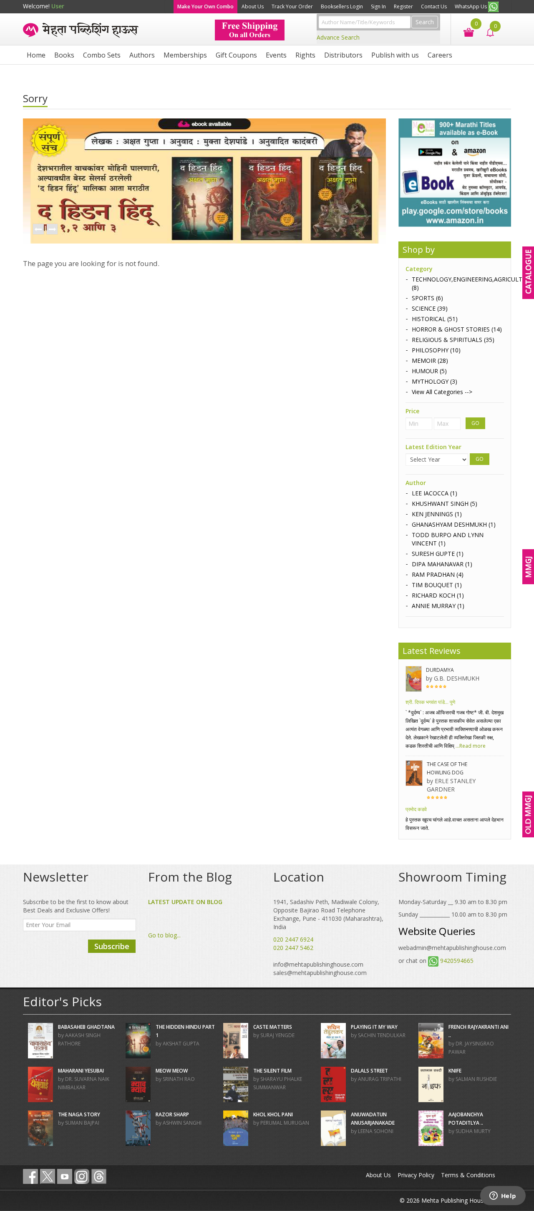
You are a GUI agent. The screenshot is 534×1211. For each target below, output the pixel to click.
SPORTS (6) (427, 298)
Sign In (378, 6)
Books (64, 55)
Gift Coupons (236, 55)
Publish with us (395, 55)
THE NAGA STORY (79, 1114)
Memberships (185, 55)
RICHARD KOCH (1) (438, 595)
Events (276, 55)
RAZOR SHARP (172, 1114)
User (57, 6)
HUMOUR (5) (429, 371)
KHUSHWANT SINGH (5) (444, 504)
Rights (305, 55)
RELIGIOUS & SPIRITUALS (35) (453, 340)
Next (51, 229)
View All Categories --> (442, 392)
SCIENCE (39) (430, 308)
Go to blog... (164, 935)
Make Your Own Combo (205, 6)
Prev (38, 229)
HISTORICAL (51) (435, 319)
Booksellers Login (342, 6)
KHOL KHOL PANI (273, 1114)
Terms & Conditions (468, 1175)
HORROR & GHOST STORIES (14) (457, 329)
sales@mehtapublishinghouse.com (320, 973)
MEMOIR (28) (430, 360)
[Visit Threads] (98, 1176)
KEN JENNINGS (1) (437, 514)
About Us (253, 6)
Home (36, 55)
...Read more (470, 745)
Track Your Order (292, 6)
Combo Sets (102, 55)
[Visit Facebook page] (30, 1176)
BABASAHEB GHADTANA (86, 1026)
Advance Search (338, 37)
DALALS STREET (369, 1070)
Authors (142, 55)
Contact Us (434, 6)
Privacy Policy (416, 1175)
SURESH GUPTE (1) (437, 554)
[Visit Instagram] (81, 1176)
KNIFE (454, 1070)
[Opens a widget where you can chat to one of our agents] (503, 1196)
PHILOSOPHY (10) (436, 350)
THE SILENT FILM (272, 1070)
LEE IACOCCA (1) (434, 493)
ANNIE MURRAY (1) (438, 606)
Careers (440, 55)
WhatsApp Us (471, 6)
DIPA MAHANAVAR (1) (442, 564)
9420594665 (457, 961)
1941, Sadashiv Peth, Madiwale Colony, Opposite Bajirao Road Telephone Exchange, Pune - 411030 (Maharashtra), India (328, 914)
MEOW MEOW (172, 1070)
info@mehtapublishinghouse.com (318, 964)
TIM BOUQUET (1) (437, 585)
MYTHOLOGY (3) (434, 381)
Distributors (343, 55)
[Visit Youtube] (64, 1176)
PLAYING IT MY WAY (374, 1026)
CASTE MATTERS (272, 1026)
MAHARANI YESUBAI (81, 1070)
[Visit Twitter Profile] (47, 1176)
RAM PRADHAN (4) (437, 574)
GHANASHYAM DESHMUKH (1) (454, 524)
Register (403, 6)
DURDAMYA (440, 669)
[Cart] (464, 31)
